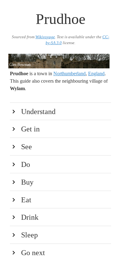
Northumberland (69, 73)
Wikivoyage (45, 37)
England (96, 73)
